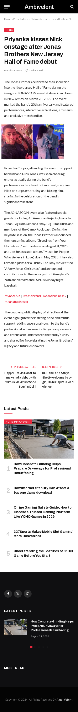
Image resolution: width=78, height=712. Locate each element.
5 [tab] (47, 647)
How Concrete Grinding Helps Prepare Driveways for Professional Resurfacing (42, 468)
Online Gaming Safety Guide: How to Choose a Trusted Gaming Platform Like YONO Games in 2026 (43, 512)
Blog (9, 30)
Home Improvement (18, 421)
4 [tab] (43, 647)
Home (7, 18)
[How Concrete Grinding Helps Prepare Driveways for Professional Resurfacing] (39, 438)
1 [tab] (31, 647)
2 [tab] (35, 647)
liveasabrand (31, 296)
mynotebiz (12, 296)
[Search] (71, 6)
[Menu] (7, 6)
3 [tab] (39, 647)
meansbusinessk (54, 296)
